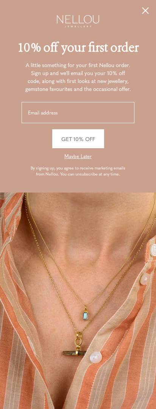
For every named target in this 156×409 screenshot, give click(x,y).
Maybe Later (78, 156)
